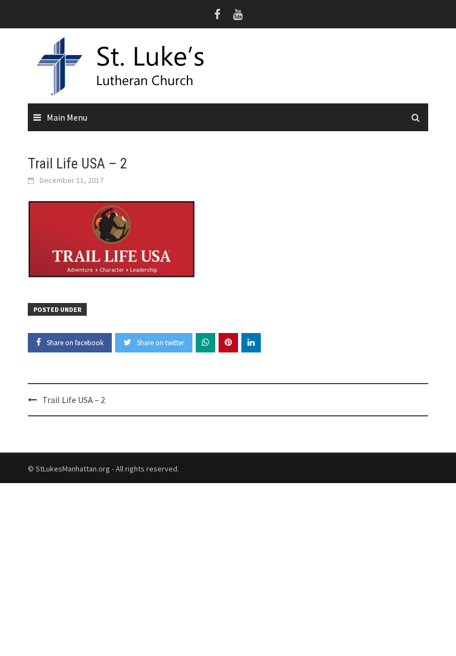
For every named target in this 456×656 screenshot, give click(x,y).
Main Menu (67, 117)
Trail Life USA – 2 (73, 399)
